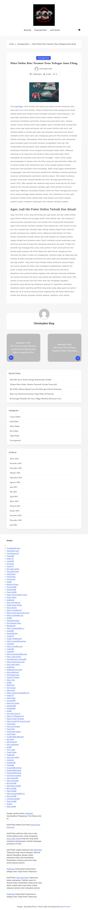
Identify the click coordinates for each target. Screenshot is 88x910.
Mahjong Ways (12, 584)
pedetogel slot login (14, 670)
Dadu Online (11, 597)
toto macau (11, 688)
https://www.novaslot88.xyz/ (18, 693)
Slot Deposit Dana (14, 623)
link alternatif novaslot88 (16, 659)
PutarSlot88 (11, 590)
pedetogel (10, 600)
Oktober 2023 (15, 473)
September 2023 (16, 477)
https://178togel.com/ (15, 716)
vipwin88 (10, 561)
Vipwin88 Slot (12, 634)
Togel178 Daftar (13, 677)
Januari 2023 (14, 510)
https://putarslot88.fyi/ (16, 794)
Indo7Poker (11, 574)
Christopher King (45, 69)
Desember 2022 (15, 515)
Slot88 (9, 618)
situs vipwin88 (12, 778)
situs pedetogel (13, 672)
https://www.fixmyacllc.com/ (18, 613)
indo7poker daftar (14, 732)
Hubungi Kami (40, 30)
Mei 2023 (13, 492)
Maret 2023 (14, 501)
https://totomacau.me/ (16, 662)
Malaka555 (11, 626)
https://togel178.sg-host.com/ (18, 721)
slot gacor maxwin (14, 776)
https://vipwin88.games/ (16, 641)
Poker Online (15, 426)
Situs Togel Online (14, 657)
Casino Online (15, 417)
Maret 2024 (14, 458)
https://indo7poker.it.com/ (17, 595)
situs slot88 (11, 807)
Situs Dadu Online (14, 839)
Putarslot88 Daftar (14, 770)
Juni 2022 (13, 525)
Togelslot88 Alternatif (15, 737)
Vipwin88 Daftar (13, 621)
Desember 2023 (15, 463)
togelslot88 (11, 708)
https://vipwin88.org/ (15, 615)
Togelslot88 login (13, 548)
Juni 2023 (13, 487)
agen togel (11, 690)
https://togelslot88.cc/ (15, 628)
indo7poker (11, 579)
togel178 (10, 559)
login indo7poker (13, 726)
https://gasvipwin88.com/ (17, 654)
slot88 (9, 582)
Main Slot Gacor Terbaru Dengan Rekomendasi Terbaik (30, 379)
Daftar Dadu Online (14, 605)
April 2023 (14, 496)
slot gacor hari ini (13, 714)
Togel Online (15, 435)
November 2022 (16, 520)
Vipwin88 (10, 556)
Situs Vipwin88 (12, 781)
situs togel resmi (13, 665)
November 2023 (16, 468)
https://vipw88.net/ (14, 610)
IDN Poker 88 (12, 742)
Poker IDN (10, 729)
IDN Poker (10, 685)
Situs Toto (11, 680)
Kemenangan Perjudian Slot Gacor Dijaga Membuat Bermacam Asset (35, 398)
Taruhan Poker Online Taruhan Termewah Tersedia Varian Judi (33, 384)
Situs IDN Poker (13, 572)
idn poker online (13, 569)
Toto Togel (11, 750)
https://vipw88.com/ (15, 646)
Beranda (27, 30)
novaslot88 (11, 701)
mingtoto (10, 760)
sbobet (9, 804)
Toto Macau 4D (13, 553)
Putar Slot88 (12, 587)
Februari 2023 (15, 506)
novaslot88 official (14, 768)
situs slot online (13, 757)
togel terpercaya (13, 675)
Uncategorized (43, 58)
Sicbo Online (12, 608)
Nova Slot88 (11, 783)
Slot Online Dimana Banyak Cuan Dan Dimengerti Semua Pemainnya (36, 389)
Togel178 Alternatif (14, 639)
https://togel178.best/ (15, 719)
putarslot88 (11, 706)
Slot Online (14, 431)
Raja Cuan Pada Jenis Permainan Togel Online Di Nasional (32, 394)
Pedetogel (10, 755)
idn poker (10, 564)
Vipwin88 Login (13, 551)
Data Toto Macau (13, 603)
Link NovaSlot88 (13, 799)
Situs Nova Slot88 (14, 786)
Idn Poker (19, 106)
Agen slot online (13, 703)
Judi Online (55, 30)
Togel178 (10, 636)
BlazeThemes (65, 907)
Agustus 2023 (15, 482)
